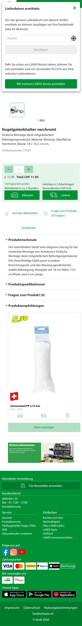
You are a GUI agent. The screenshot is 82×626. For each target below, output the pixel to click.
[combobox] (37, 38)
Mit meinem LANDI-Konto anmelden (41, 84)
